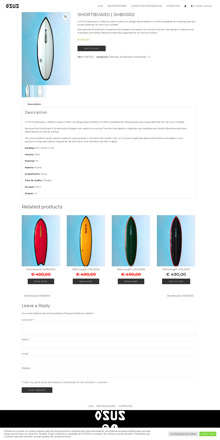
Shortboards (126, 57)
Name (26, 339)
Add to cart (91, 48)
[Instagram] (105, 427)
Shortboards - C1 (142, 57)
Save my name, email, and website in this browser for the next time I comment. (66, 382)
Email (25, 353)
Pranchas (114, 57)
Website (26, 368)
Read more (40, 281)
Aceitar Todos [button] (207, 434)
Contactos (173, 6)
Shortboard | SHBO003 (180, 295)
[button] (65, 16)
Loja (100, 6)
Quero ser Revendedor (146, 6)
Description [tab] (34, 104)
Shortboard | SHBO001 (37, 295)
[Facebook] (114, 427)
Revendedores (117, 6)
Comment (28, 320)
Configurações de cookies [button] (183, 434)
